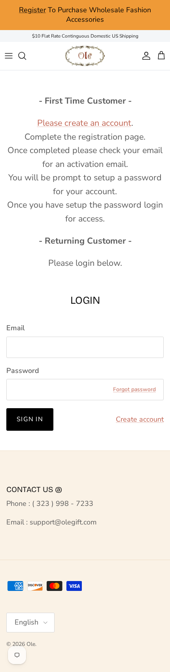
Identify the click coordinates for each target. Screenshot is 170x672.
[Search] (26, 55)
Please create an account (84, 123)
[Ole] (85, 56)
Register (32, 10)
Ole (30, 644)
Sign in (30, 419)
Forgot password (134, 389)
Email (15, 328)
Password (22, 370)
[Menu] (8, 55)
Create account (140, 419)
